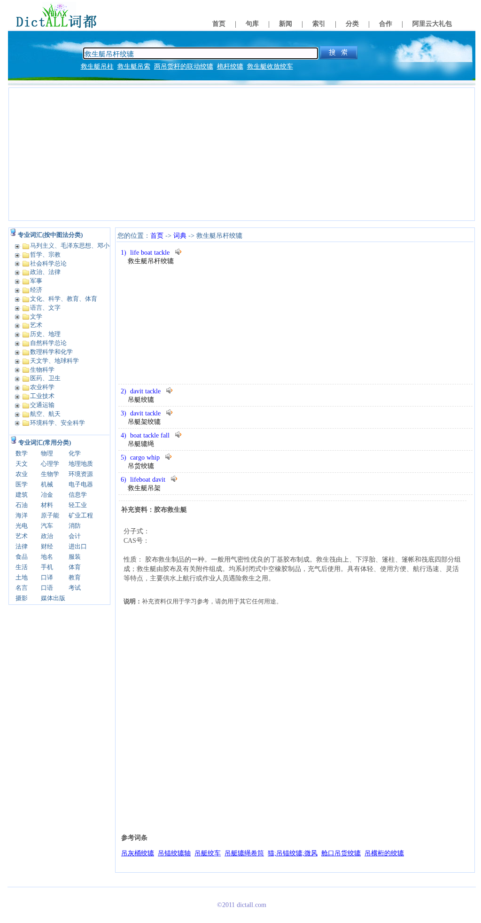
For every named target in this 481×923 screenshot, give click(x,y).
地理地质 (81, 463)
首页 (218, 23)
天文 (22, 463)
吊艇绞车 (207, 853)
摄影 (22, 598)
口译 (47, 577)
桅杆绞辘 (230, 66)
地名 (47, 556)
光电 (22, 525)
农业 (22, 473)
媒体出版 (53, 598)
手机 (47, 567)
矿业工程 (81, 515)
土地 (22, 577)
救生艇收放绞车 (270, 66)
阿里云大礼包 (432, 23)
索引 (319, 23)
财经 (47, 546)
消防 (75, 525)
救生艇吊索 (133, 66)
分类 (352, 23)
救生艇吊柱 (97, 66)
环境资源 (81, 473)
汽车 (47, 525)
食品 (22, 556)
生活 (22, 567)
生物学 (50, 473)
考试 (75, 587)
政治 (47, 536)
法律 (22, 546)
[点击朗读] (179, 252)
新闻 (285, 23)
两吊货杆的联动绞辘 (183, 66)
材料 (47, 504)
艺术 (22, 536)
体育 (75, 567)
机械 (47, 484)
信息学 (78, 494)
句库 (252, 23)
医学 (22, 484)
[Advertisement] (241, 154)
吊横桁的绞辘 (384, 853)
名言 (22, 587)
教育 (75, 577)
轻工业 (78, 504)
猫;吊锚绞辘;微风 (293, 853)
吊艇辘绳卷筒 (244, 853)
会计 (75, 536)
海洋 (22, 515)
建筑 (22, 494)
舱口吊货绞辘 (341, 853)
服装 (75, 556)
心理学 (50, 463)
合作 (385, 23)
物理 (47, 453)
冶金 (47, 494)
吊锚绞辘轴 (174, 853)
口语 (47, 587)
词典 (179, 235)
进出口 (78, 546)
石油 (22, 504)
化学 (75, 453)
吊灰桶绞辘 (137, 853)
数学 (22, 453)
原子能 (50, 515)
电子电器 (81, 484)
